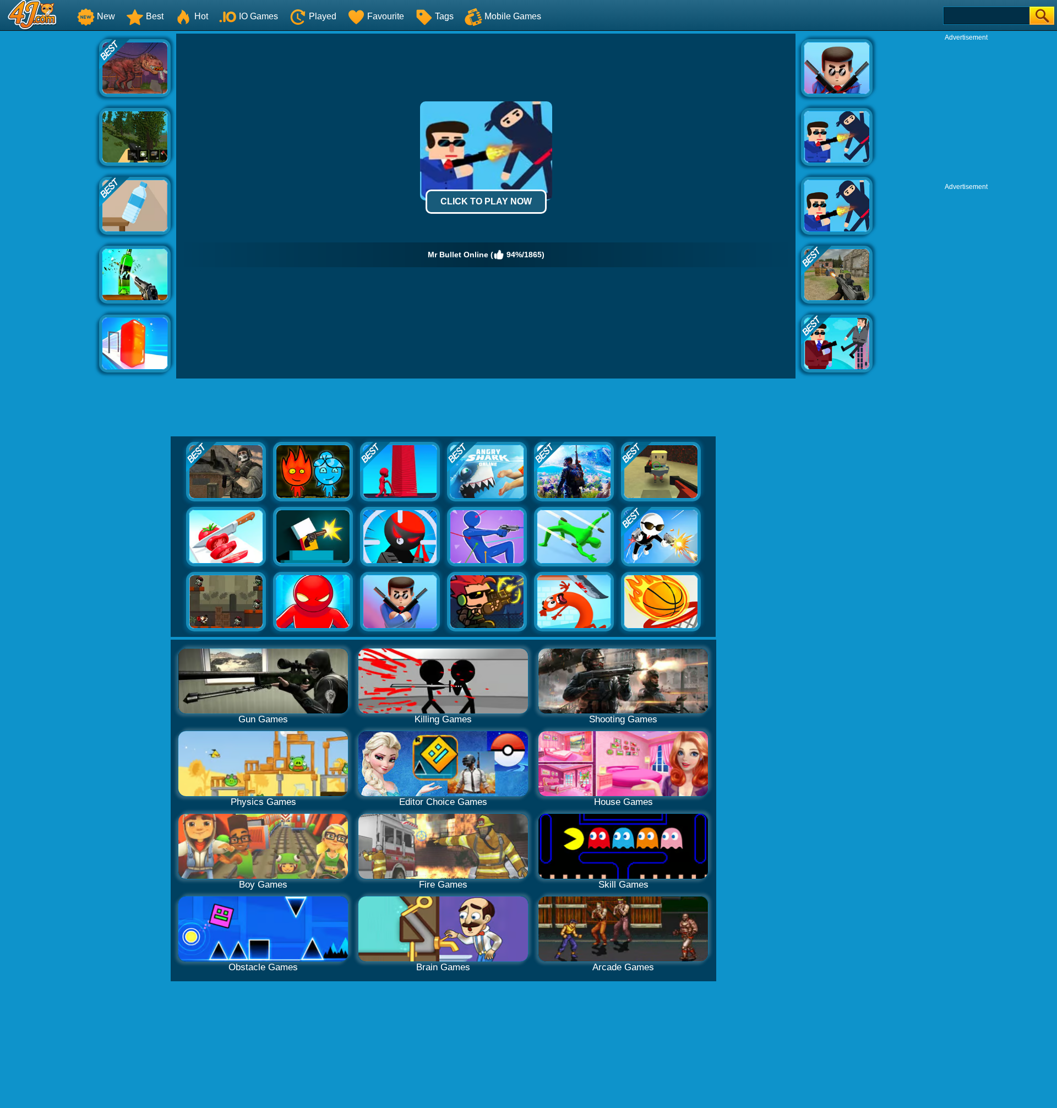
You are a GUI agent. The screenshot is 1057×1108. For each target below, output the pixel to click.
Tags (444, 16)
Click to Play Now (486, 201)
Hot (201, 16)
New (106, 16)
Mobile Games (512, 16)
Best (155, 16)
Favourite (385, 16)
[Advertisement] (50, 199)
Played (322, 16)
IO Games (258, 16)
